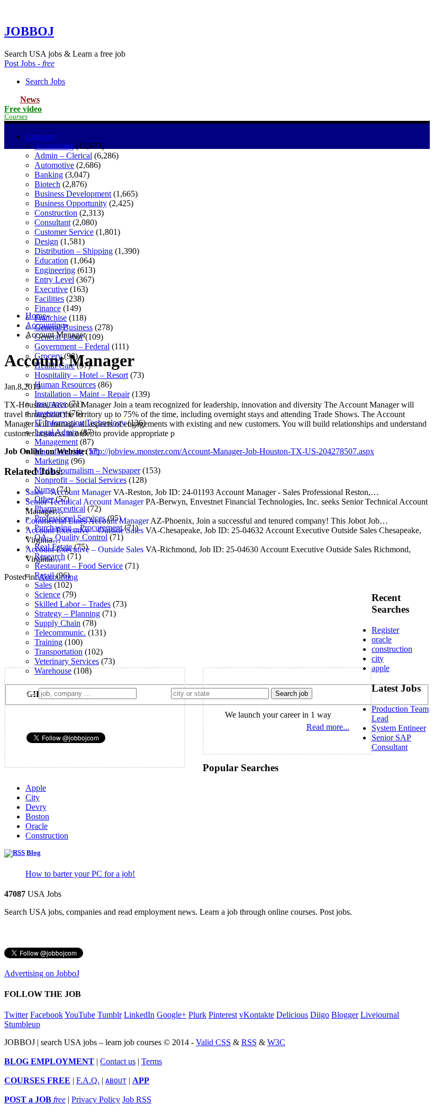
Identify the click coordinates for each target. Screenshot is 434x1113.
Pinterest (223, 1014)
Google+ (171, 1014)
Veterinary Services (66, 661)
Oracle (36, 826)
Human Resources (65, 384)
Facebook (46, 1014)
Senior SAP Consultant (391, 742)
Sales (43, 584)
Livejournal (379, 1014)
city (378, 658)
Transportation (58, 651)
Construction (46, 835)
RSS (249, 1042)
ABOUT (115, 1081)
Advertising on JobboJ (41, 973)
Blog (33, 852)
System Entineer (399, 727)
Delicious (292, 1014)
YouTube (80, 1014)
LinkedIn (139, 1014)
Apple (35, 787)
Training (48, 642)
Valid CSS (213, 1042)
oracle (382, 639)
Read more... (327, 726)
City (32, 797)
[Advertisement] (217, 228)
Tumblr (109, 1014)
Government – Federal (72, 346)
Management (56, 441)
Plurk (197, 1014)
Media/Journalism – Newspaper (87, 470)
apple (381, 668)
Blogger (344, 1014)
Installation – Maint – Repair (82, 394)
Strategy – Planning (67, 613)
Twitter (16, 1014)
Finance (47, 308)
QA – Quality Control (70, 537)
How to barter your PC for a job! (80, 873)
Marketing (51, 460)
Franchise (50, 317)
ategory (40, 136)
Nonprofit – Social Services (80, 479)
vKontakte (256, 1014)
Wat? (26, 692)
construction (392, 648)
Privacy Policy (95, 1099)
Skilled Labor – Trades (72, 603)
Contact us (117, 1061)
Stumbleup (22, 1024)
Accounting (54, 146)
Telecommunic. (60, 632)
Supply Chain (57, 623)
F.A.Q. (88, 1080)
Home (35, 315)
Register (385, 629)
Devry (36, 806)
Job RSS (136, 1099)
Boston (37, 816)
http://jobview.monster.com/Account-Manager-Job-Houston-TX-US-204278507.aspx (231, 451)
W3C (276, 1042)
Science (47, 594)
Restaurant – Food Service (78, 565)
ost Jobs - (29, 63)
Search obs (45, 81)
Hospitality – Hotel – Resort (81, 374)
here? (156, 692)
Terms (151, 1061)
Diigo (319, 1014)
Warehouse (52, 670)
